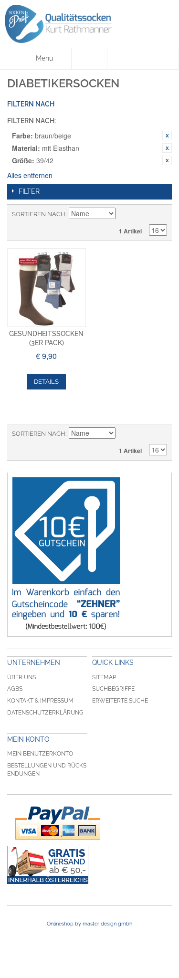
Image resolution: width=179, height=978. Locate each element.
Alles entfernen (30, 175)
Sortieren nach (38, 214)
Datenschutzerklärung (45, 712)
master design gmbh (107, 924)
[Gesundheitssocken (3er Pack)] (46, 287)
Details (46, 381)
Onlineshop (60, 924)
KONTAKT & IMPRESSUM (40, 700)
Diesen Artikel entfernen (167, 135)
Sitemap (104, 677)
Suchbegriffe (113, 688)
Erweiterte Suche (120, 700)
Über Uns (21, 677)
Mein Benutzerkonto (40, 753)
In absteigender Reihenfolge (124, 214)
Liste (160, 214)
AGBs (14, 688)
